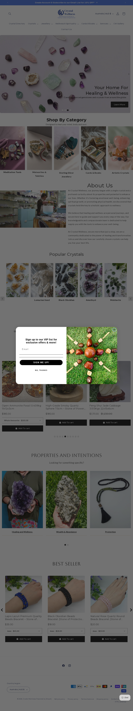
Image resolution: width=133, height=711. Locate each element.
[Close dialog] (114, 329)
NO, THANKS (41, 370)
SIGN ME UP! (41, 362)
